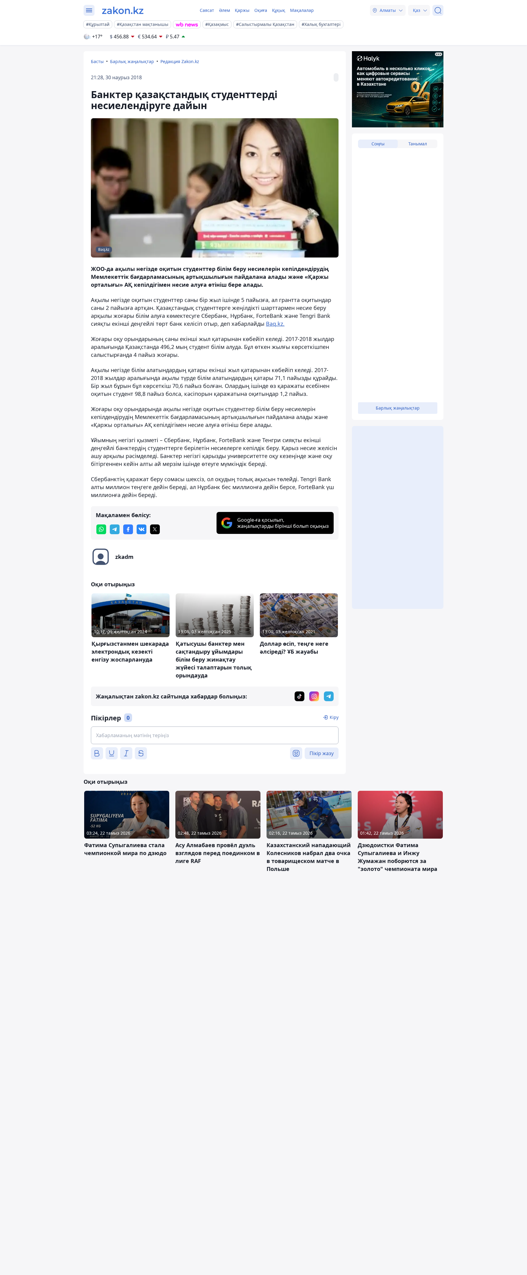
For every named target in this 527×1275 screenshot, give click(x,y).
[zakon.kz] (123, 10)
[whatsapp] (101, 529)
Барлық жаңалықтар (132, 61)
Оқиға (260, 10)
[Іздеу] (437, 10)
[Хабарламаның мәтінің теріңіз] (215, 735)
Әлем (224, 10)
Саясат (207, 10)
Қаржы (242, 10)
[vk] (141, 529)
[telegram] (114, 529)
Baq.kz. (275, 323)
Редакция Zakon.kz (179, 61)
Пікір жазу (322, 753)
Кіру (334, 717)
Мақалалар (302, 10)
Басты (97, 61)
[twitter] (154, 529)
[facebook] (128, 529)
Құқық (278, 10)
